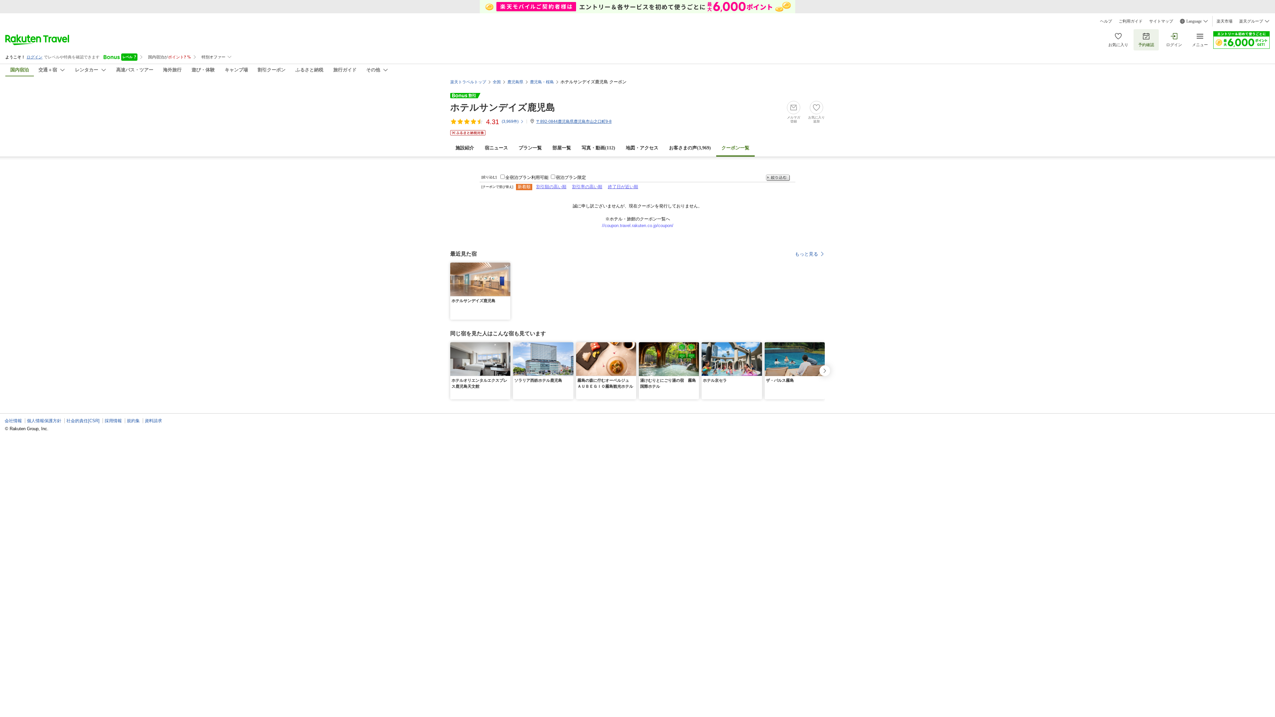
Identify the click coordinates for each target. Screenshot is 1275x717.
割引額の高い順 (551, 186)
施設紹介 (465, 147)
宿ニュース (496, 147)
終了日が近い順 (623, 186)
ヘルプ (1106, 21)
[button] (506, 267)
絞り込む (778, 178)
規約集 (133, 420)
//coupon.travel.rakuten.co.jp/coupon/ (637, 225)
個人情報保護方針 (44, 420)
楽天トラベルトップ (468, 82)
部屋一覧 (561, 147)
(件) (510, 121)
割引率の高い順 (587, 186)
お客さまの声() (690, 147)
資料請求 (153, 420)
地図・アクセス (642, 147)
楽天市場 (1224, 21)
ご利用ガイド (1131, 21)
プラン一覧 (530, 147)
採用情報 (113, 420)
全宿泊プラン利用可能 (527, 177)
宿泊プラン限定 (571, 177)
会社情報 (13, 420)
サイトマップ (1161, 21)
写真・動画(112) (598, 147)
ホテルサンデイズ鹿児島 (502, 107)
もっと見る (806, 254)
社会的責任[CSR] (83, 420)
